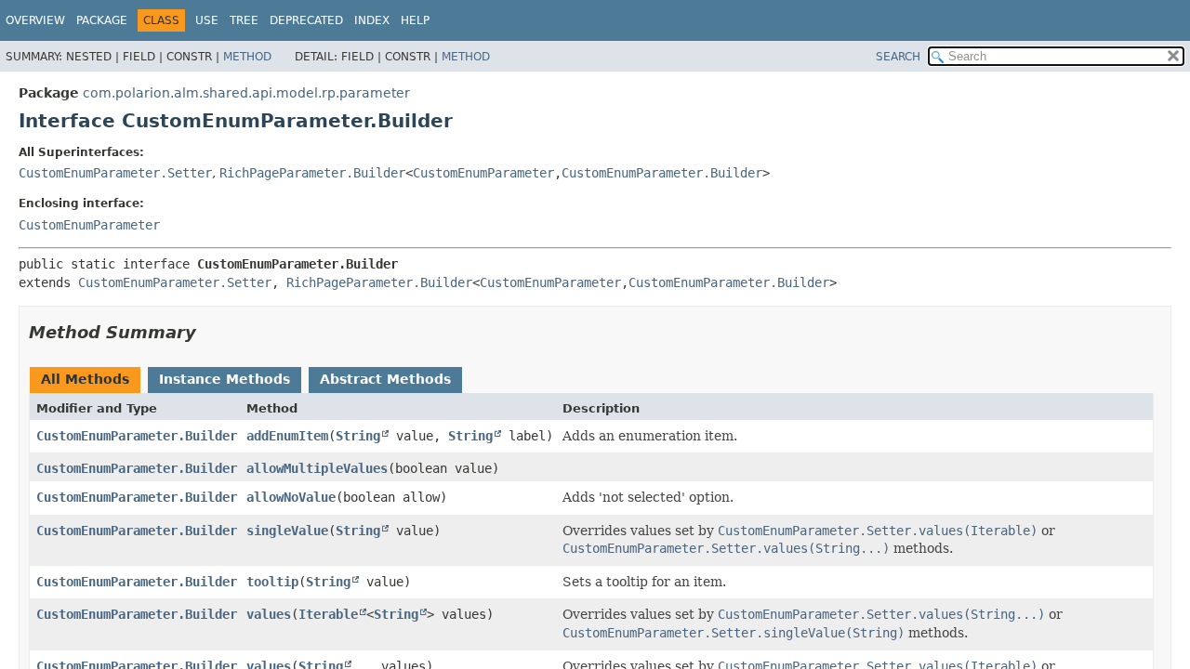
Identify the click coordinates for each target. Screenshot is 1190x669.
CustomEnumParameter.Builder (662, 172)
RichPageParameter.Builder (312, 172)
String (358, 435)
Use (206, 20)
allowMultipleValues (317, 468)
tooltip (272, 581)
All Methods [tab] (85, 379)
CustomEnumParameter (483, 172)
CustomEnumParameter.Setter (115, 172)
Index (372, 20)
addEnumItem (287, 435)
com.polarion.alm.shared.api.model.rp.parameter (246, 92)
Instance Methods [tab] (224, 379)
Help (415, 20)
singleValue (287, 530)
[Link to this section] (209, 332)
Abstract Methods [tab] (385, 379)
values (268, 614)
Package (101, 20)
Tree (244, 20)
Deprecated (306, 20)
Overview (35, 20)
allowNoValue (291, 497)
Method (247, 56)
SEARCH (898, 56)
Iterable (328, 614)
